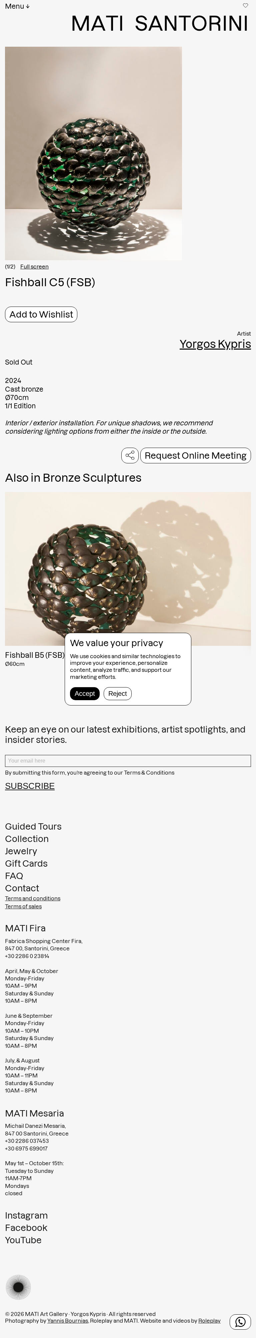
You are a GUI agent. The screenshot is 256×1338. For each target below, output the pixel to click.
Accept (85, 693)
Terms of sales (23, 906)
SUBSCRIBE (30, 786)
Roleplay (209, 1321)
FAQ (14, 876)
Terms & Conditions (149, 773)
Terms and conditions (32, 898)
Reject (117, 693)
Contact (22, 888)
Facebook (26, 1228)
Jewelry (21, 851)
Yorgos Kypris (215, 344)
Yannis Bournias (67, 1321)
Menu (14, 6)
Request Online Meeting (196, 455)
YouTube (23, 1240)
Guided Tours (33, 826)
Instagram (26, 1215)
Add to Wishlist (41, 314)
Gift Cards (26, 863)
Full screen (34, 267)
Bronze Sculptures (92, 478)
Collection (27, 839)
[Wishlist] (246, 5)
